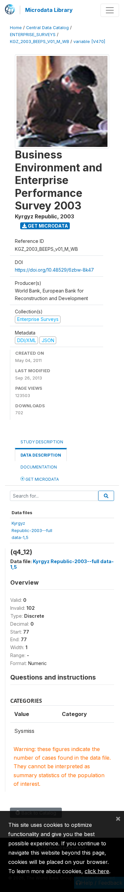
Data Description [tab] (41, 455)
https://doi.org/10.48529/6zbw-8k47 (54, 270)
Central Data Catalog (47, 27)
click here (97, 871)
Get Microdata (47, 226)
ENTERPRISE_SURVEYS (33, 34)
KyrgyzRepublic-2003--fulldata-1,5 (32, 530)
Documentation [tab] (39, 467)
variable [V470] (89, 41)
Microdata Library (49, 10)
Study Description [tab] (42, 441)
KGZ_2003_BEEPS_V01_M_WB (39, 41)
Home (16, 27)
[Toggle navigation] (110, 10)
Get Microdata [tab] (41, 479)
